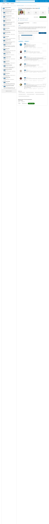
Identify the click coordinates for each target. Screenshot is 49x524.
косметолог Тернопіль (22, 92)
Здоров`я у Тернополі (13, 5)
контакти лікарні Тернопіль (30, 94)
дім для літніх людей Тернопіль (40, 94)
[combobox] (21, 41)
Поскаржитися (40, 47)
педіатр (19, 25)
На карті (27, 18)
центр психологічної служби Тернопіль (24, 96)
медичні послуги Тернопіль (29, 92)
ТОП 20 (2, 5)
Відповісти (26, 47)
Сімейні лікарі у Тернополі (20, 5)
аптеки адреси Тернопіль (22, 94)
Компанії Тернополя (6, 5)
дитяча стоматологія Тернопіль (39, 92)
